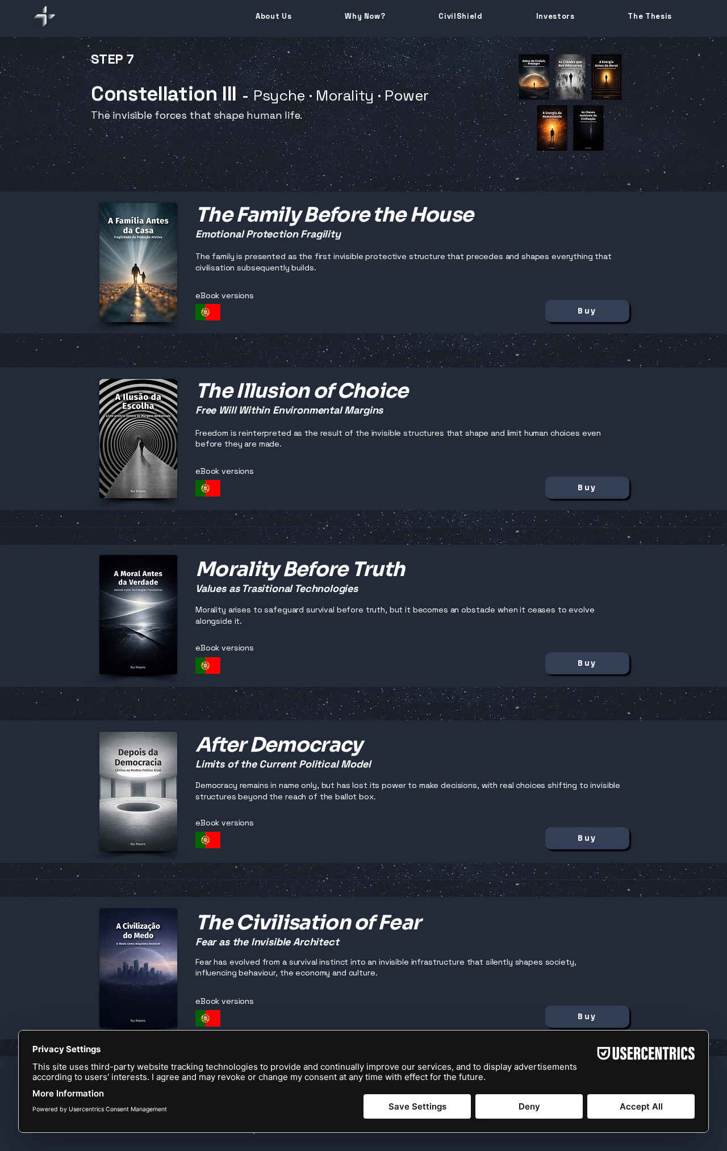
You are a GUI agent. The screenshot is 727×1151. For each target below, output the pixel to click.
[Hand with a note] (207, 312)
